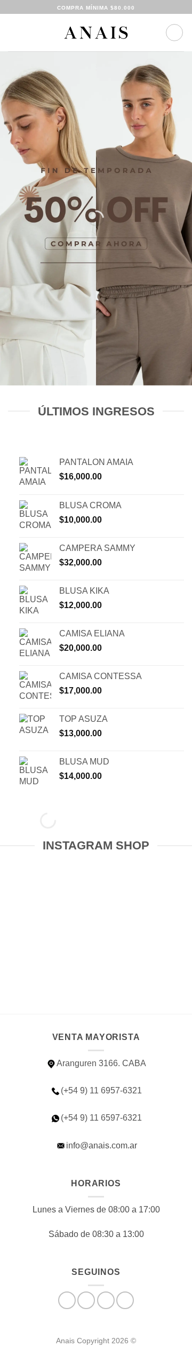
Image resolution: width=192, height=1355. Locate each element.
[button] (14, 32)
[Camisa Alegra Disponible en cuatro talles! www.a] (145, 976)
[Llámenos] (125, 1300)
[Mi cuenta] (152, 32)
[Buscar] (32, 32)
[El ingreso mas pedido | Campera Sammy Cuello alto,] (46, 976)
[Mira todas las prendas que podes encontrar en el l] (145, 918)
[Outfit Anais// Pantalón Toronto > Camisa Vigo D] (46, 918)
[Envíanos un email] (106, 1300)
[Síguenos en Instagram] (86, 1300)
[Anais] (96, 32)
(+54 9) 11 (101, 1117)
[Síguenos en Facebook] (67, 1300)
